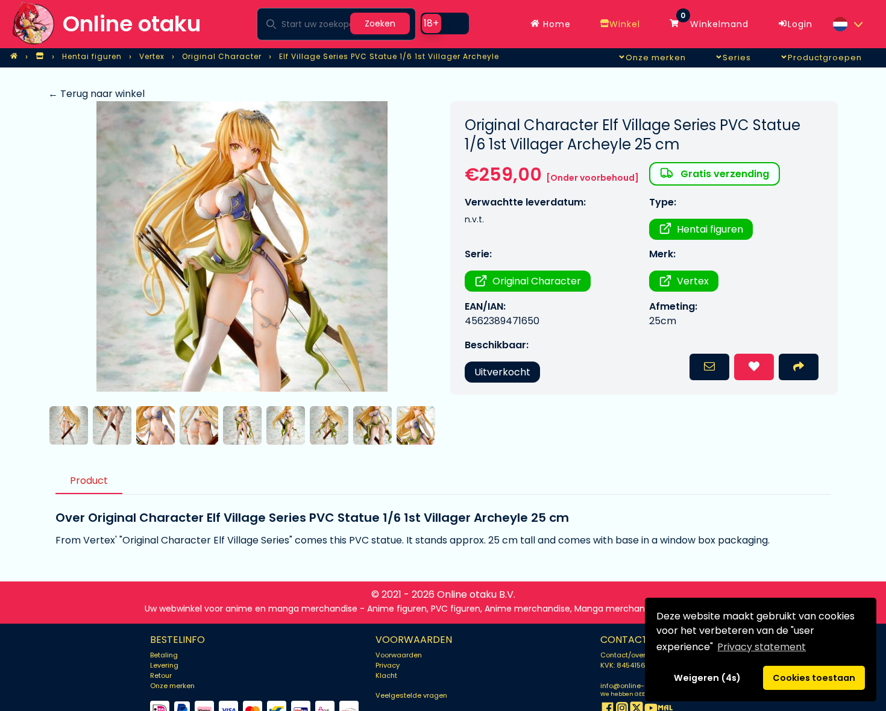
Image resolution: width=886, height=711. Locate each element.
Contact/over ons (630, 655)
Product (89, 480)
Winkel (624, 24)
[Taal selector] (847, 24)
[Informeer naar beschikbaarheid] (709, 367)
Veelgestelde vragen (411, 695)
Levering (164, 665)
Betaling (164, 655)
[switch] (445, 23)
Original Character (536, 281)
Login (800, 24)
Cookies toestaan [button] (814, 678)
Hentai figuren (710, 229)
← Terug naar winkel (96, 94)
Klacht (386, 675)
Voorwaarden (398, 655)
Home (555, 24)
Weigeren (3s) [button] (707, 678)
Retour (161, 675)
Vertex (693, 281)
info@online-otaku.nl (635, 686)
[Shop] (40, 57)
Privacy (387, 665)
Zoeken (380, 23)
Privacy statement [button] (761, 647)
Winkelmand (714, 21)
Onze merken (172, 686)
